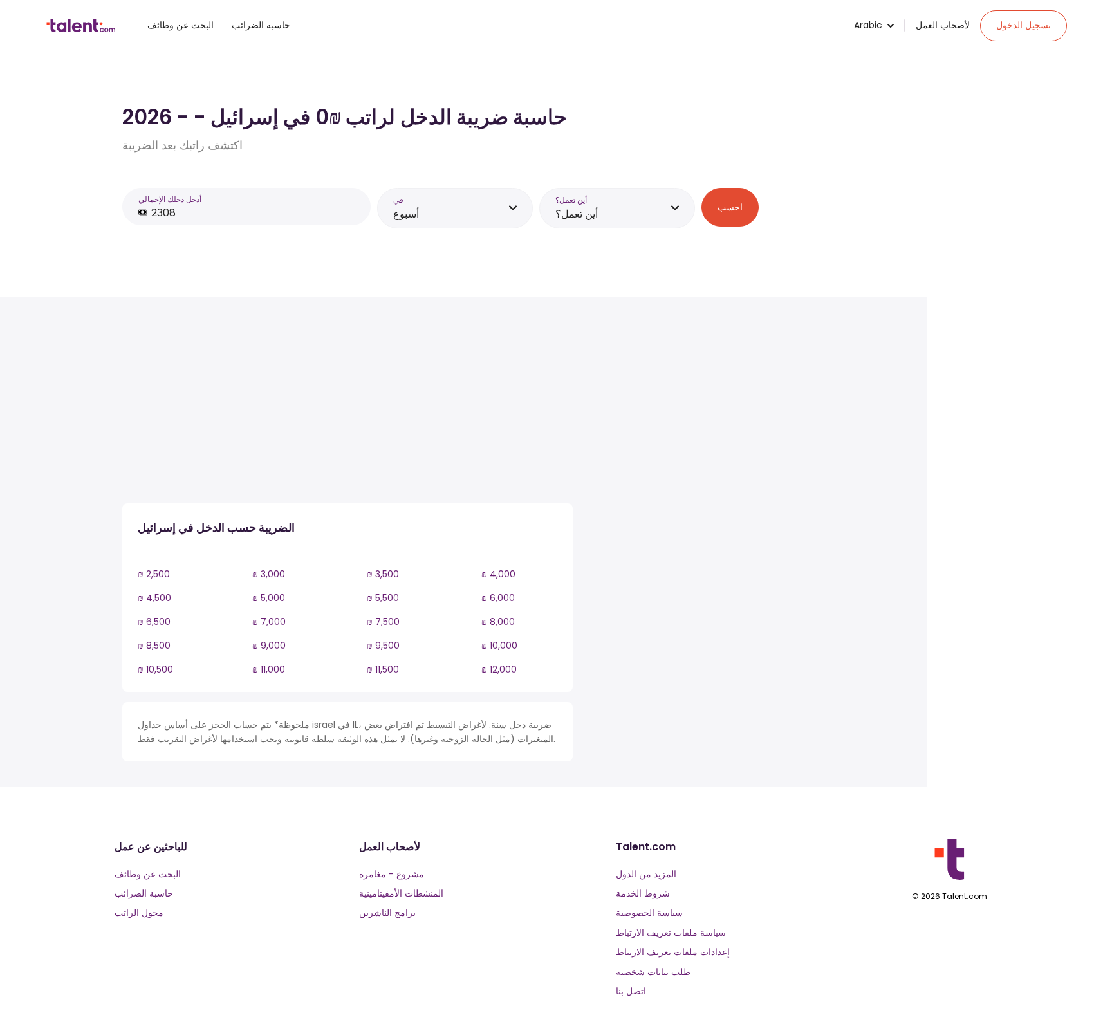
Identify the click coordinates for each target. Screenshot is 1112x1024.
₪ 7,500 (383, 621)
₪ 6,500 (154, 621)
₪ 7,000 (269, 621)
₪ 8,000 (498, 621)
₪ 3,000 (268, 574)
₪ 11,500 (383, 669)
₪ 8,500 (154, 645)
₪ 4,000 (498, 574)
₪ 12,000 (499, 669)
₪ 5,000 (268, 597)
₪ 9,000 (269, 645)
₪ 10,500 (155, 669)
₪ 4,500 (154, 597)
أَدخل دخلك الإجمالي (169, 199)
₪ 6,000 (498, 597)
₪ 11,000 (268, 669)
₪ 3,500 (383, 574)
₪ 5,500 (383, 597)
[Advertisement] (347, 403)
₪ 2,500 (154, 574)
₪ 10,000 (499, 645)
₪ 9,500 (383, 645)
